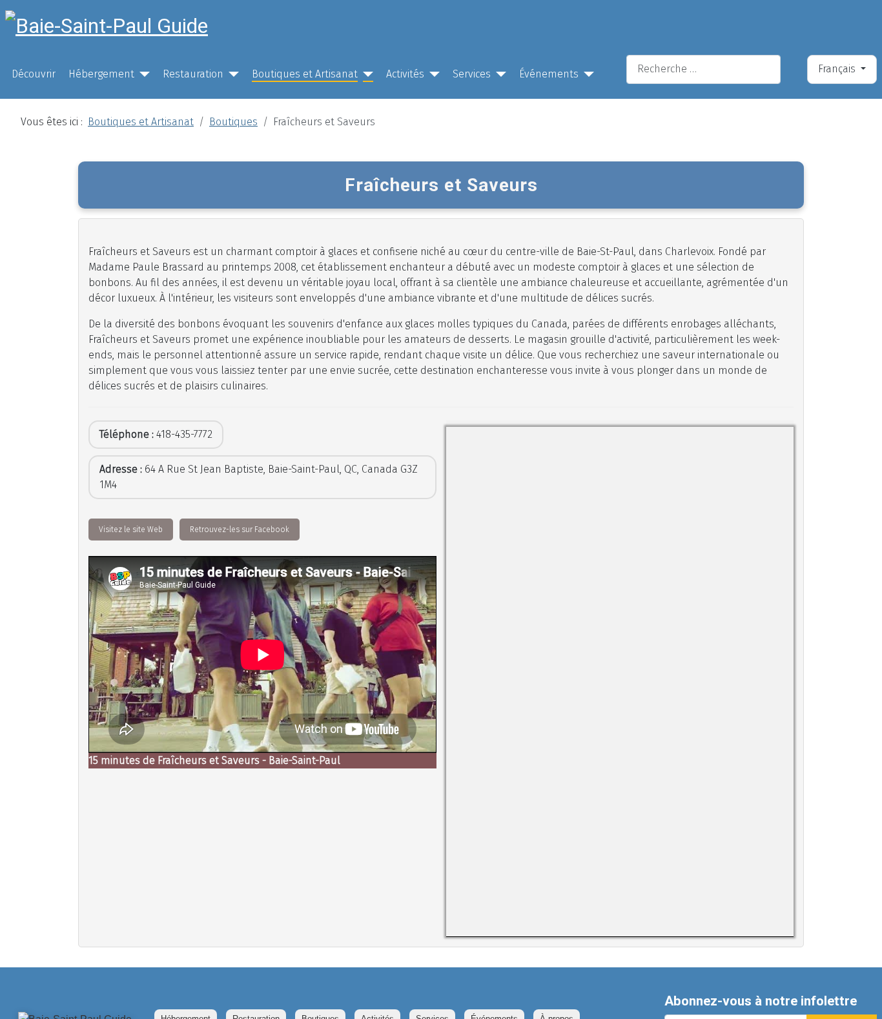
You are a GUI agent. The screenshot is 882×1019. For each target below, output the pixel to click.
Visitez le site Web (131, 529)
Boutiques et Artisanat (305, 74)
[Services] (498, 74)
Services (472, 74)
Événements (549, 74)
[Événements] (586, 74)
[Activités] (432, 74)
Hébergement (101, 74)
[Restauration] (231, 74)
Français (838, 69)
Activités (405, 74)
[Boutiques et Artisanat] (365, 74)
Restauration (193, 74)
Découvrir (34, 74)
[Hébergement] (142, 74)
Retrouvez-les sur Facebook (239, 529)
